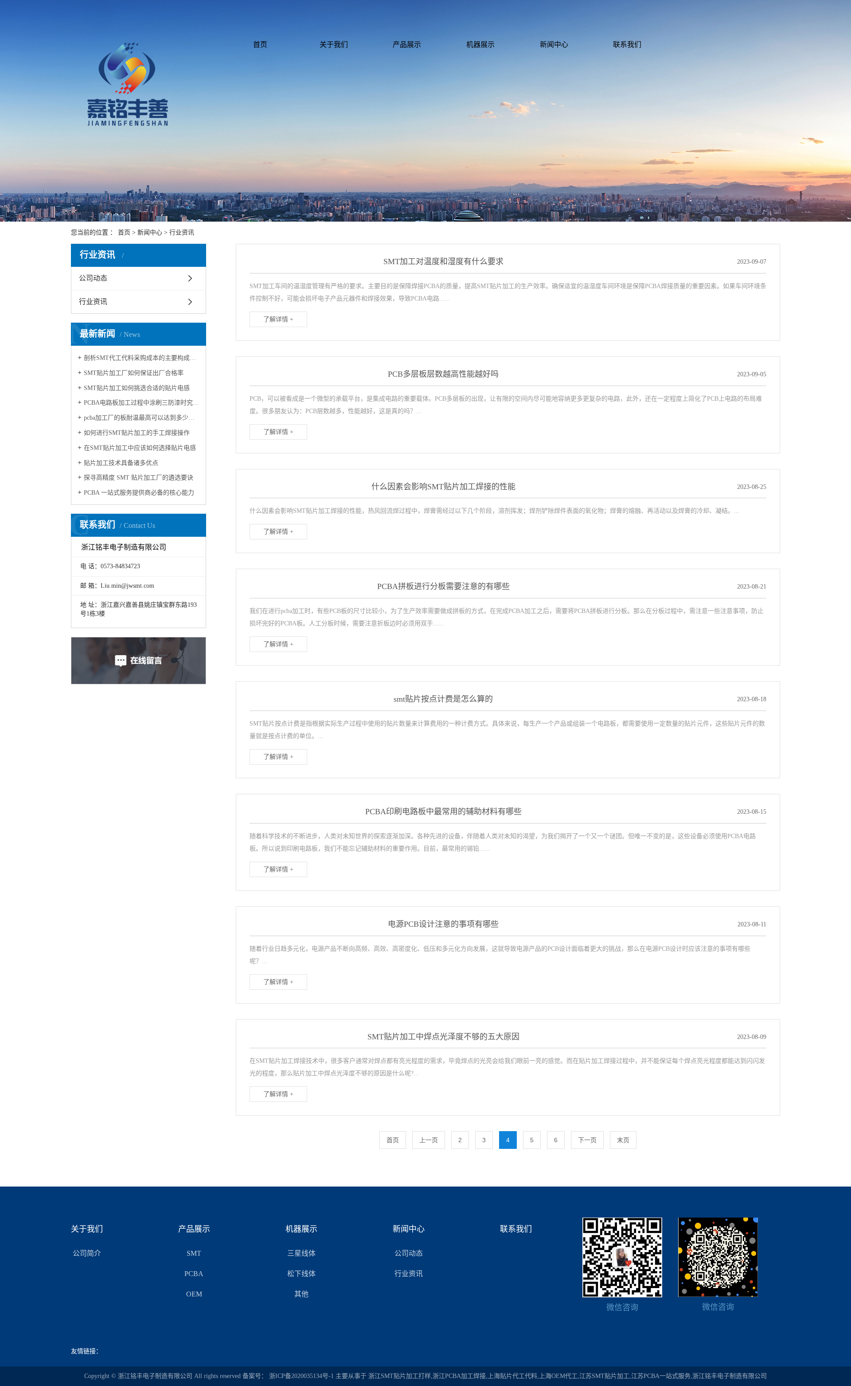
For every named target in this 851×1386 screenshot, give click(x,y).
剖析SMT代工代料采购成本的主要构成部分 (141, 358)
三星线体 (301, 1253)
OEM (194, 1294)
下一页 (587, 1140)
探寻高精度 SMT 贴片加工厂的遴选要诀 (138, 477)
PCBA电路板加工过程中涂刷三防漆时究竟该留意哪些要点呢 (141, 402)
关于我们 (334, 44)
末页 (623, 1140)
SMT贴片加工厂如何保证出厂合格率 (133, 373)
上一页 (428, 1140)
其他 (301, 1294)
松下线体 (301, 1273)
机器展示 (480, 44)
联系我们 (627, 44)
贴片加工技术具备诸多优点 (121, 463)
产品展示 (407, 44)
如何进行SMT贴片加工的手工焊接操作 (137, 432)
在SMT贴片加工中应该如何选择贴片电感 (140, 448)
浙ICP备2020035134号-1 (301, 1376)
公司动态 (93, 278)
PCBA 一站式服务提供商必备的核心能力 (139, 492)
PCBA (193, 1273)
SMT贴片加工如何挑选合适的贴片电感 (137, 388)
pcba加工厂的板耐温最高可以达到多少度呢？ (141, 417)
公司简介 (87, 1253)
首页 (260, 44)
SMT (194, 1253)
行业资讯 (181, 232)
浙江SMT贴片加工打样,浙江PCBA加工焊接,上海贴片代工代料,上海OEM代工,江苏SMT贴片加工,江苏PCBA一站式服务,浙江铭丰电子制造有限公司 (567, 1376)
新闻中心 (554, 44)
